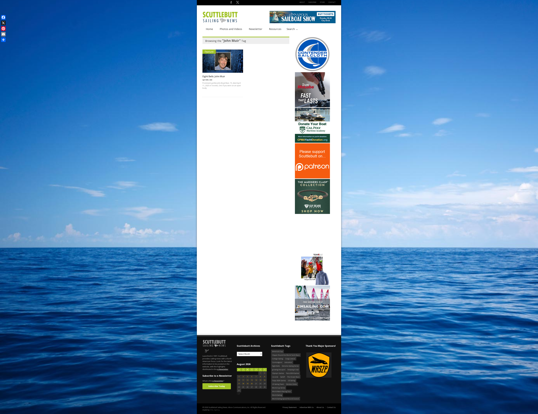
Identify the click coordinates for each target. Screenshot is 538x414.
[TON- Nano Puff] (312, 284)
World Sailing (277, 395)
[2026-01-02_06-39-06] (320, 365)
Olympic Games (278, 373)
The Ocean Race (293, 377)
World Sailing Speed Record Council (285, 399)
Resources (275, 29)
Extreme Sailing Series (290, 366)
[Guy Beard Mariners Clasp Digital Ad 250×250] (312, 213)
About (302, 2)
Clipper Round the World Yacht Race (286, 355)
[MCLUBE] (312, 106)
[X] (3, 23)
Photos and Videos (231, 29)
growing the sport (278, 370)
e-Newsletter (222, 369)
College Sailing (277, 359)
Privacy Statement (290, 407)
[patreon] (312, 178)
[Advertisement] (312, 231)
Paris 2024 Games (292, 373)
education (288, 362)
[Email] (3, 34)
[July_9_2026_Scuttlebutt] (312, 142)
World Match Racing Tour (281, 391)
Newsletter (255, 29)
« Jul (238, 393)
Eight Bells (276, 366)
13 (252, 380)
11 (243, 380)
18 (243, 383)
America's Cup (277, 351)
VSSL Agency (215, 410)
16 (264, 380)
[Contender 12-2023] (312, 71)
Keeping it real (293, 370)
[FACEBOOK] (231, 3)
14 (256, 380)
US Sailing (291, 380)
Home (209, 29)
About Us (320, 407)
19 (247, 383)
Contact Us (331, 407)
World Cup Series (278, 388)
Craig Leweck (290, 359)
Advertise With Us (307, 407)
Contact (332, 2)
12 (247, 380)
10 (239, 380)
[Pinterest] (3, 28)
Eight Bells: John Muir (213, 76)
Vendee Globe (291, 384)
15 (260, 380)
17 (239, 383)
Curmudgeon (277, 362)
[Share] (3, 40)
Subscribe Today (216, 386)
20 (252, 383)
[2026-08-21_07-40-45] (303, 22)
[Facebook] (3, 17)
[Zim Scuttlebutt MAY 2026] (312, 320)
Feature (209, 51)
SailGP (282, 377)
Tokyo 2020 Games (279, 380)
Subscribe (312, 2)
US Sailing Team (278, 384)
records (275, 377)
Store (322, 2)
